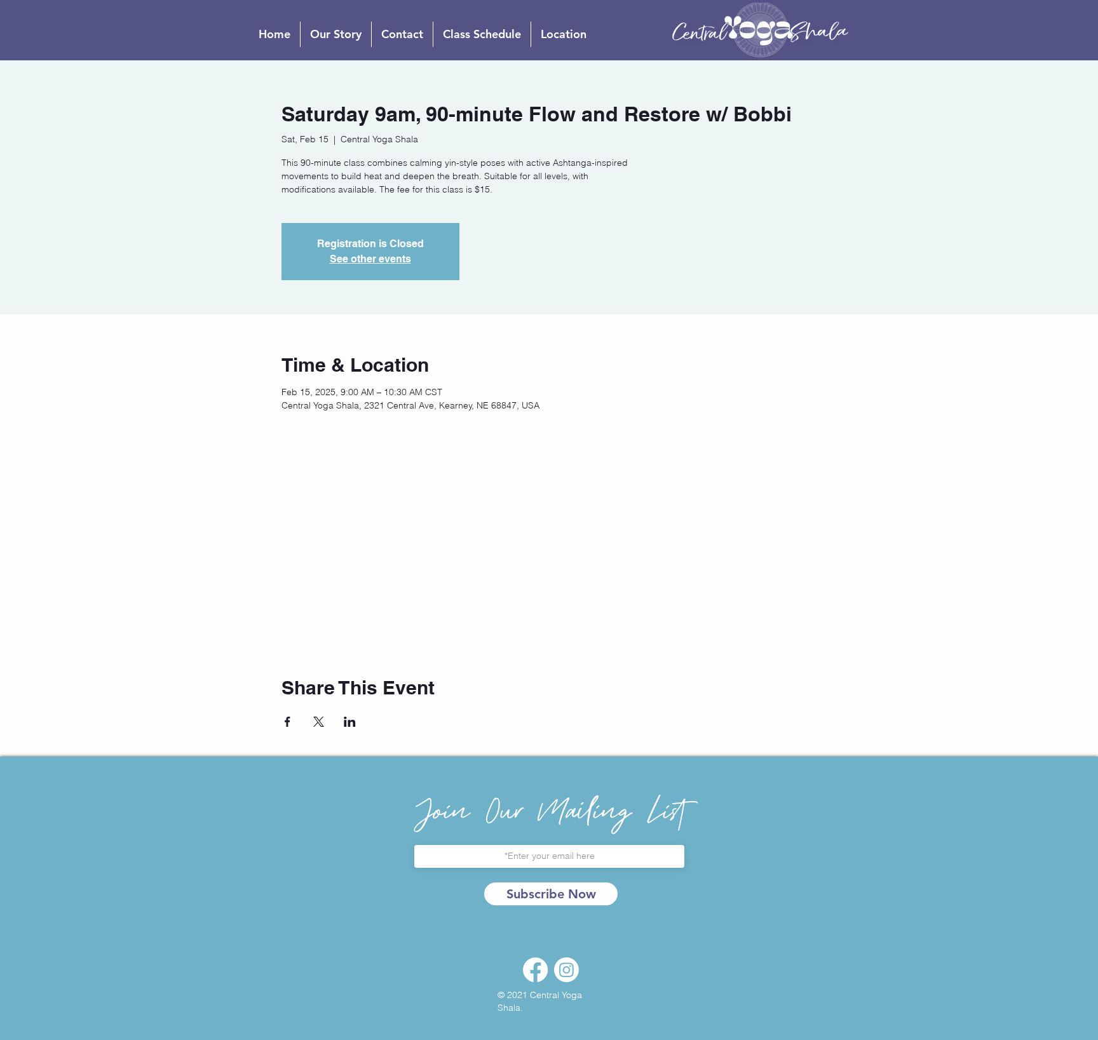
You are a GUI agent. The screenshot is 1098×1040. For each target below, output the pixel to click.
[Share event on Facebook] (287, 722)
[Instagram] (566, 969)
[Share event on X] (319, 722)
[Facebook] (535, 969)
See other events (370, 259)
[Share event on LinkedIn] (350, 722)
